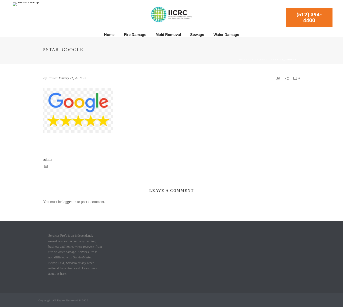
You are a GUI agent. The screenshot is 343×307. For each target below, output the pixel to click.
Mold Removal (168, 35)
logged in (69, 202)
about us (53, 273)
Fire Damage (135, 35)
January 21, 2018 (69, 78)
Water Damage (226, 35)
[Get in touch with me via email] (46, 167)
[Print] (278, 78)
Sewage (197, 35)
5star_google (261, 59)
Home (109, 35)
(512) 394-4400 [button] (309, 17)
